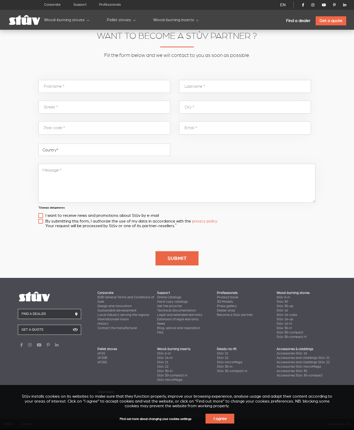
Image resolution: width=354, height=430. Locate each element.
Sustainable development (117, 310)
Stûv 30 (282, 301)
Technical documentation (176, 310)
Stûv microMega (169, 380)
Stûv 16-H (284, 323)
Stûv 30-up (285, 306)
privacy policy (204, 221)
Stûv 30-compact (290, 332)
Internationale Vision (113, 319)
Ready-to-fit (227, 349)
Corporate (52, 4)
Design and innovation (114, 306)
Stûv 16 (282, 310)
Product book (227, 297)
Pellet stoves (119, 20)
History (103, 323)
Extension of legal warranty (178, 319)
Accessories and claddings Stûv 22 (303, 362)
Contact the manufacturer (117, 328)
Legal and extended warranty (179, 315)
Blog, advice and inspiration (178, 328)
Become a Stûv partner (235, 315)
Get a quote (331, 20)
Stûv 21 (162, 362)
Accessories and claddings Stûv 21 (303, 358)
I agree (219, 418)
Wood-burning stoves (64, 20)
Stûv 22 (162, 366)
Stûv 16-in (165, 358)
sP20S (102, 362)
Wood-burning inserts (173, 20)
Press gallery (227, 306)
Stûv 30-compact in (172, 375)
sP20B (102, 358)
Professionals (110, 4)
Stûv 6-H (283, 297)
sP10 (101, 353)
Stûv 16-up (285, 319)
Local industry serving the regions (123, 315)
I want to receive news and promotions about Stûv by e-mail (102, 215)
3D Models (225, 301)
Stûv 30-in (165, 371)
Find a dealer (298, 20)
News (161, 323)
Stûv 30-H (284, 328)
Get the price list (169, 306)
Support (80, 4)
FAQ (160, 332)
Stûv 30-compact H (292, 337)
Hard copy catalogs (172, 301)
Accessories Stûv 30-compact (300, 375)
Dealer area (226, 310)
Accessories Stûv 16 (292, 353)
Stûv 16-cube (287, 315)
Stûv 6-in (164, 353)
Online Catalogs (169, 297)
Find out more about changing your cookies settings (156, 419)
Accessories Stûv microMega (299, 366)
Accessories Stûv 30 (292, 371)
